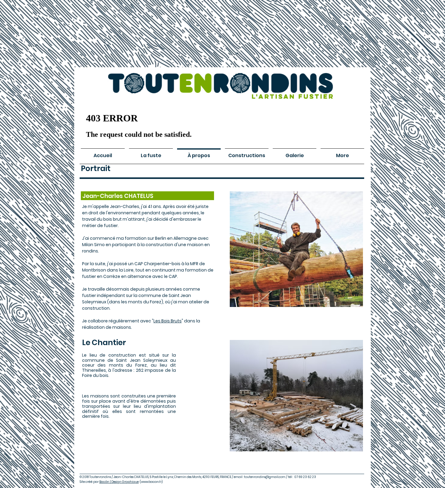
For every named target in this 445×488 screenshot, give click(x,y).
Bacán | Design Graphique (119, 482)
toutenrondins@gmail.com (264, 477)
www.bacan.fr (151, 482)
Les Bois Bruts (167, 321)
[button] (296, 395)
